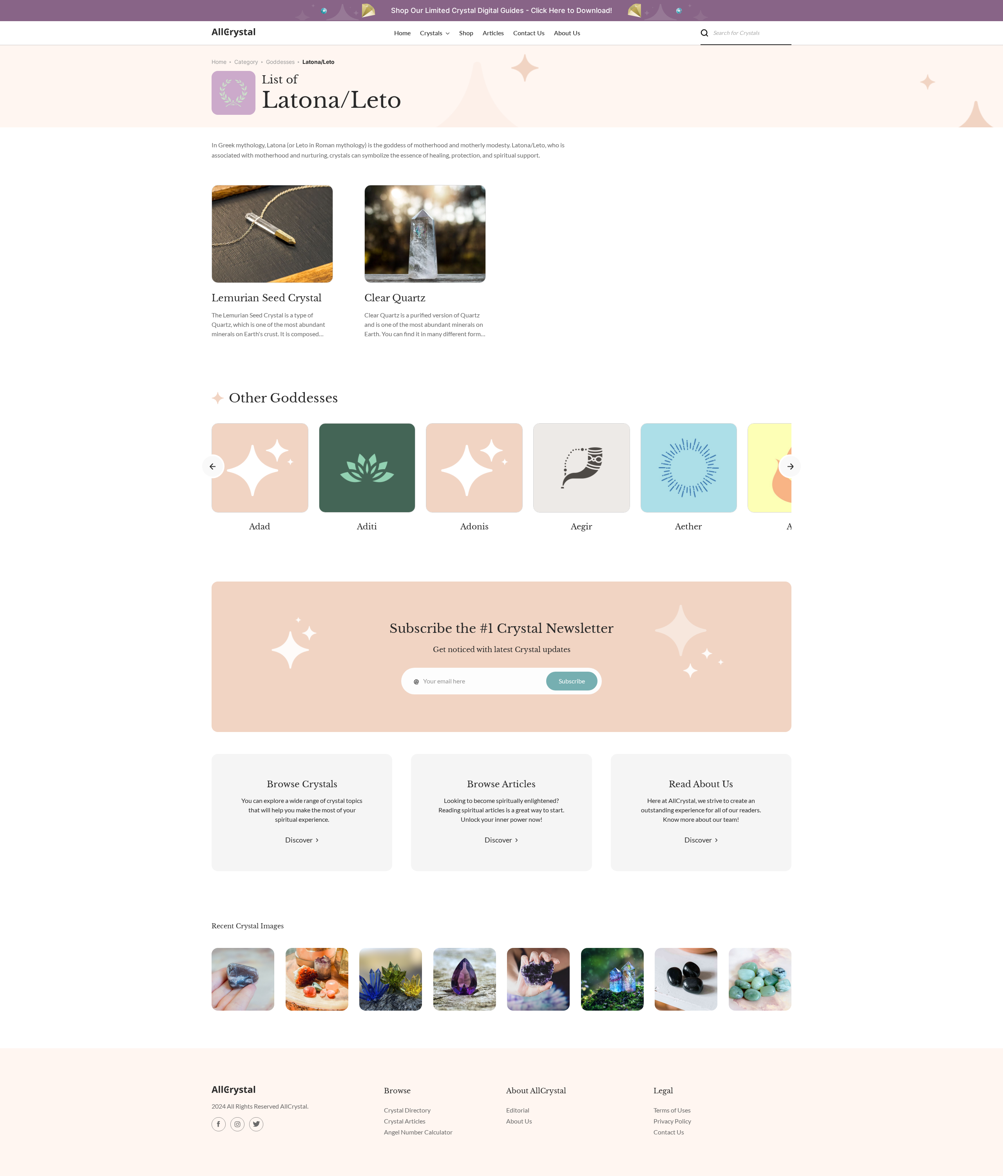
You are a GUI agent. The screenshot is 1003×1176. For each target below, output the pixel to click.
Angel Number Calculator (418, 1132)
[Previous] (212, 466)
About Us (519, 1121)
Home (219, 61)
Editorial (517, 1110)
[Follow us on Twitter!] (256, 1124)
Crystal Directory (407, 1110)
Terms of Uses (672, 1110)
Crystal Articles (404, 1121)
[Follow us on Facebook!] (219, 1124)
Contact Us (669, 1132)
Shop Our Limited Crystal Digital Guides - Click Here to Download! (501, 10)
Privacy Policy (672, 1121)
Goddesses (280, 61)
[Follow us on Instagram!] (237, 1124)
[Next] (790, 466)
